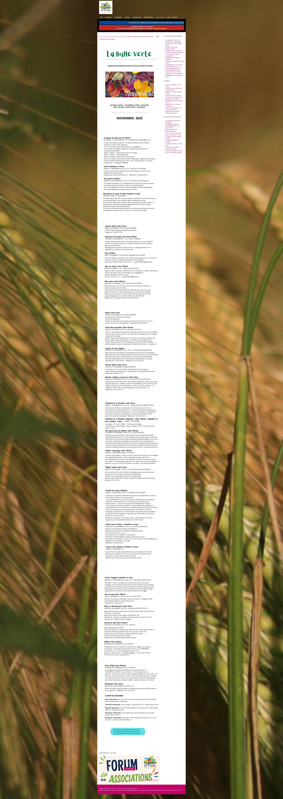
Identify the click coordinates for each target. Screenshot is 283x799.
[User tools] (158, 36)
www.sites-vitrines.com (147, 797)
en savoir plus (129, 769)
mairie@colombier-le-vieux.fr (130, 788)
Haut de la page (180, 797)
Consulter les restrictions (159, 28)
